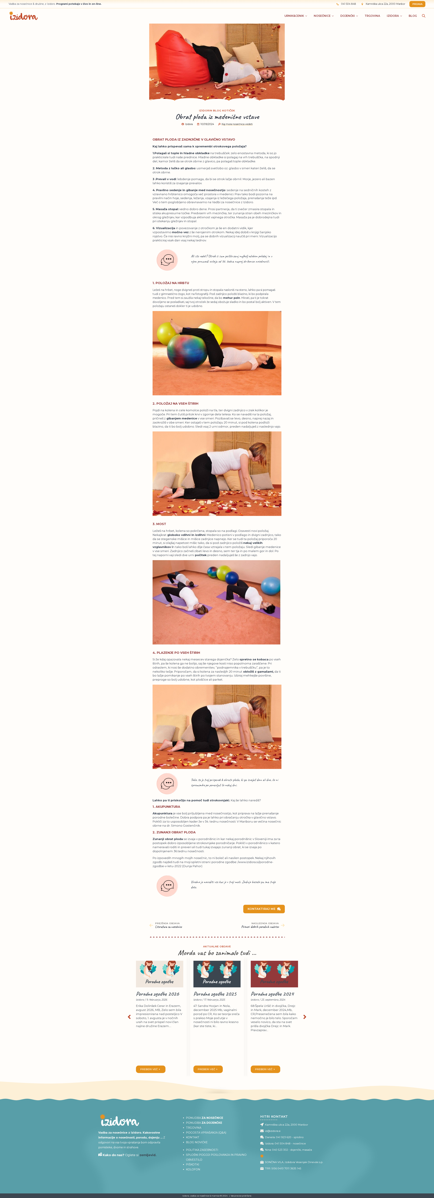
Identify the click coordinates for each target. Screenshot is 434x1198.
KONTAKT (192, 1137)
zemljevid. (148, 1155)
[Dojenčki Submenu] (358, 16)
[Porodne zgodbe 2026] (159, 974)
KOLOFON (193, 1169)
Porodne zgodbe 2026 (157, 994)
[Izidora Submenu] (402, 16)
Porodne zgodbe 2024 (272, 994)
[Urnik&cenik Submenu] (307, 16)
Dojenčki (347, 15)
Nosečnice (322, 15)
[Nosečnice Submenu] (334, 16)
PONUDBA (204, 1117)
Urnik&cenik (294, 15)
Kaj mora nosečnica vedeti (237, 124)
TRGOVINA (193, 1127)
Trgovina (372, 15)
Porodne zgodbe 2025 (214, 994)
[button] (129, 1017)
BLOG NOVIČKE (197, 1142)
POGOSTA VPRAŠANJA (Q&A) (206, 1132)
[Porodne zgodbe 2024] (274, 974)
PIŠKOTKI (192, 1164)
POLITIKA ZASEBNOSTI (202, 1150)
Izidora (393, 15)
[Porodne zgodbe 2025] (217, 974)
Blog (413, 15)
